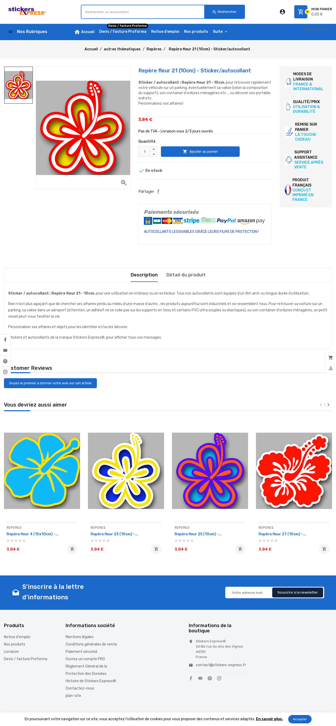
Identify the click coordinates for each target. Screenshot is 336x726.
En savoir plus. (269, 719)
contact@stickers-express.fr (221, 665)
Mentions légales (80, 637)
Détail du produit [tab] (186, 275)
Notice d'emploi (17, 637)
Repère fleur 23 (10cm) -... (114, 534)
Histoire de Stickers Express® (91, 681)
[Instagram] (5, 372)
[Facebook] (5, 339)
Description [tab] (144, 275)
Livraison (11, 651)
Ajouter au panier (200, 151)
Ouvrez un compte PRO (85, 659)
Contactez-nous (317, 29)
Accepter (300, 719)
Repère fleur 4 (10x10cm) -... (33, 534)
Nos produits (14, 644)
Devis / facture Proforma (25, 659)
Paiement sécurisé (81, 651)
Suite (218, 31)
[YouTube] (5, 350)
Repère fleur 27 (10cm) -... (282, 534)
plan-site (73, 695)
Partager (158, 191)
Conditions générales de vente (91, 644)
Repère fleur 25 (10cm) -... (198, 534)
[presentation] (321, 404)
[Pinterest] (5, 361)
